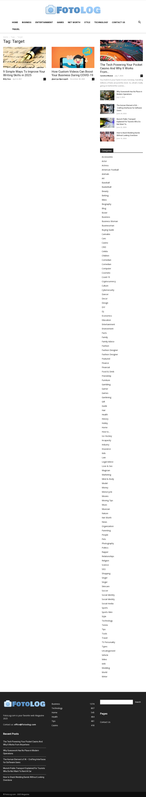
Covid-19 (106, 277)
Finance (105, 363)
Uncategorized (108, 650)
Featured (106, 358)
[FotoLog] (73, 9)
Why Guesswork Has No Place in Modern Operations (21, 752)
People (105, 534)
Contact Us (118, 22)
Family (105, 337)
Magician (106, 470)
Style (87, 22)
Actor (104, 161)
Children (105, 255)
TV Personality (108, 642)
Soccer (105, 590)
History (105, 418)
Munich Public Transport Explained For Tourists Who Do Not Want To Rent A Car (24, 769)
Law (104, 457)
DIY (103, 307)
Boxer (104, 212)
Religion (105, 560)
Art (103, 178)
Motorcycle (107, 491)
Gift (103, 401)
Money (105, 487)
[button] (139, 22)
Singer (105, 577)
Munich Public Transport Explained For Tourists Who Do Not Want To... (128, 121)
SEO (104, 569)
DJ (103, 311)
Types (104, 646)
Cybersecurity (108, 290)
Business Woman (110, 221)
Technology (101, 22)
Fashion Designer (110, 350)
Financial (106, 367)
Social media (107, 603)
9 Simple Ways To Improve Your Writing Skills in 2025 (24, 73)
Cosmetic (106, 272)
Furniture (106, 380)
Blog (104, 208)
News (104, 522)
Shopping (106, 573)
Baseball (106, 182)
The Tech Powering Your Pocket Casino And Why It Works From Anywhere (23, 743)
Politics (105, 547)
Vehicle (105, 655)
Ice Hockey (107, 436)
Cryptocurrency (109, 281)
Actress (105, 165)
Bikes (104, 199)
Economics (107, 315)
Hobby (105, 423)
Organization (108, 526)
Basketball (106, 187)
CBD (104, 247)
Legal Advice (107, 461)
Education (106, 320)
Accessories (107, 156)
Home (15, 22)
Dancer (105, 294)
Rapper (105, 552)
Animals (105, 174)
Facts (104, 333)
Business (26, 22)
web (104, 663)
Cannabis (106, 234)
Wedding (106, 668)
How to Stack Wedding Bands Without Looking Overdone (23, 778)
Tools (104, 633)
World (104, 672)
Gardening (106, 397)
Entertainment (44, 22)
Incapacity (106, 440)
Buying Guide (108, 229)
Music (104, 504)
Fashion (105, 345)
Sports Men (107, 612)
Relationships (108, 556)
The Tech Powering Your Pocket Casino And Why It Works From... (121, 68)
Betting (105, 195)
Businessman (108, 225)
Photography (108, 543)
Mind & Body (108, 479)
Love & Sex (107, 466)
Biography (106, 204)
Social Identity (108, 595)
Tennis (105, 625)
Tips (104, 629)
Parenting (106, 530)
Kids (104, 453)
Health (105, 414)
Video (104, 659)
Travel (16, 29)
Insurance (106, 449)
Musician (106, 509)
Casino (105, 242)
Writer (104, 676)
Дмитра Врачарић (60, 79)
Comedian (106, 260)
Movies (105, 496)
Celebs (105, 251)
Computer (106, 268)
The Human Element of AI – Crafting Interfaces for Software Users (129, 108)
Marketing (106, 474)
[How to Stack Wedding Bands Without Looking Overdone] (107, 136)
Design (105, 303)
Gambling (106, 384)
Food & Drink (108, 371)
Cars (104, 238)
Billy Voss (7, 79)
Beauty (105, 191)
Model (105, 483)
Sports (105, 607)
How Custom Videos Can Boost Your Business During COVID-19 (72, 73)
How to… (106, 431)
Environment (107, 328)
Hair (104, 410)
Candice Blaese (106, 76)
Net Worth (74, 22)
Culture (105, 285)
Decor (105, 298)
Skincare (106, 586)
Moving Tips (107, 500)
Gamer (105, 388)
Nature (105, 513)
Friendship (106, 376)
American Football (110, 169)
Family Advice (108, 341)
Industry (105, 444)
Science (105, 564)
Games (60, 22)
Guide (104, 406)
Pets (104, 539)
